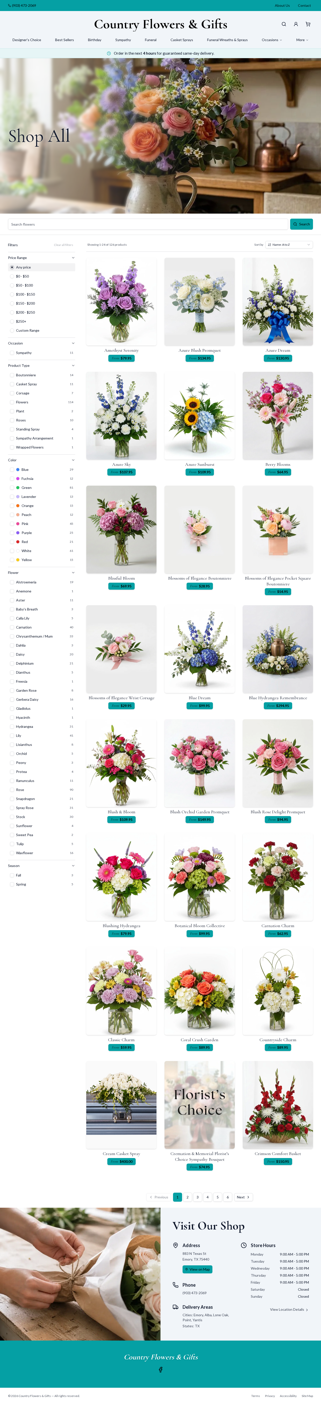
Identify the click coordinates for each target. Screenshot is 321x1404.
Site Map (307, 1396)
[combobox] (289, 244)
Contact (304, 5)
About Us (282, 5)
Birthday (94, 40)
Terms (255, 1396)
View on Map (200, 1269)
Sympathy (123, 40)
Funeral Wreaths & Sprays (227, 40)
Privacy (270, 1396)
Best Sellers (64, 40)
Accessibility (288, 1396)
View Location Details (287, 1309)
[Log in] (296, 24)
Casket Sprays (182, 40)
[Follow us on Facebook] (160, 1370)
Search (304, 224)
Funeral (150, 40)
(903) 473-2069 (24, 5)
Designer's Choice (27, 40)
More (300, 40)
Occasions (270, 40)
